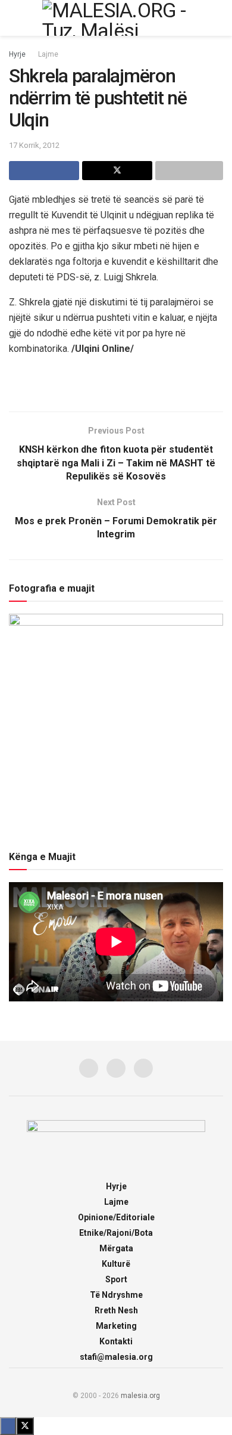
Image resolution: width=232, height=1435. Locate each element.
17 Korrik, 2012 (34, 145)
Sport (116, 1279)
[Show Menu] (14, 18)
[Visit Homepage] (116, 18)
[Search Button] (218, 18)
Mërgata (116, 1248)
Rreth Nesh (116, 1310)
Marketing (116, 1326)
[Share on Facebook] (44, 170)
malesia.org (140, 1395)
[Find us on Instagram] (116, 1068)
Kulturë (116, 1264)
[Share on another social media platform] (189, 170)
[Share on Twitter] (117, 170)
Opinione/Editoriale (116, 1217)
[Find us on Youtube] (143, 1068)
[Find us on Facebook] (88, 1068)
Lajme (48, 54)
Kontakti (116, 1341)
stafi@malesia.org (116, 1357)
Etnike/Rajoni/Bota (116, 1233)
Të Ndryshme (116, 1295)
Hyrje (17, 54)
